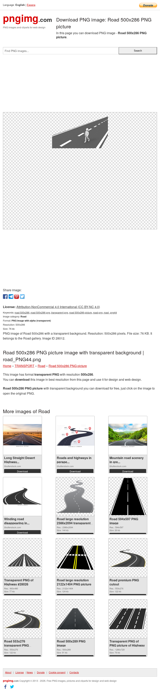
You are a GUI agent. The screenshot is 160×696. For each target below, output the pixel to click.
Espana (31, 5)
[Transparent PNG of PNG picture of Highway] (127, 618)
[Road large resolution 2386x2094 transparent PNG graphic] (75, 497)
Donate (41, 672)
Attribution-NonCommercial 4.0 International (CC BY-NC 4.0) (58, 307)
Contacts (74, 672)
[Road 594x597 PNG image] (127, 496)
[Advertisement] (80, 84)
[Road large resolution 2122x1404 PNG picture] (75, 558)
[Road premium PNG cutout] (127, 558)
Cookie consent (57, 672)
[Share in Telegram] (11, 296)
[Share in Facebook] (5, 296)
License (19, 672)
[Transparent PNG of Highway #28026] (22, 558)
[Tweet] (22, 296)
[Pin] (16, 296)
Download (22, 471)
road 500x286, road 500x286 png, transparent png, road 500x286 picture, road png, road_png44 (66, 312)
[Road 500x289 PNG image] (75, 618)
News (30, 672)
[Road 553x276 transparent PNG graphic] (22, 619)
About (8, 672)
